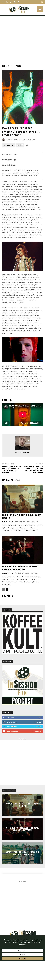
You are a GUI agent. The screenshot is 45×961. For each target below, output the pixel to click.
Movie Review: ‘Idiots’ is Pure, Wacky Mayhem (21, 516)
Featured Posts (14, 66)
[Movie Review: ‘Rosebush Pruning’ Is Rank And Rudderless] (22, 550)
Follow (38, 722)
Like (40, 717)
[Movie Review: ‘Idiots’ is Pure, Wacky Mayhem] (22, 499)
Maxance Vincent (12, 139)
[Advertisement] (22, 38)
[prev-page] (3, 589)
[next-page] (7, 589)
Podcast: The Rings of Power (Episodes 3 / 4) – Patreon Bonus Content (11, 469)
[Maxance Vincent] (4, 139)
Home (4, 66)
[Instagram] (11, 2)
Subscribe (38, 731)
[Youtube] (14, 2)
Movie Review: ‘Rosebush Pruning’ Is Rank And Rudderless (21, 568)
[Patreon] (18, 2)
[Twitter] (7, 2)
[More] (27, 145)
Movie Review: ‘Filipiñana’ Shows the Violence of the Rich (22, 853)
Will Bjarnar (19, 573)
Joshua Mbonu (20, 521)
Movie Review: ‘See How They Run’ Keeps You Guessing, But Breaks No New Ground (33, 469)
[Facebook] (3, 2)
